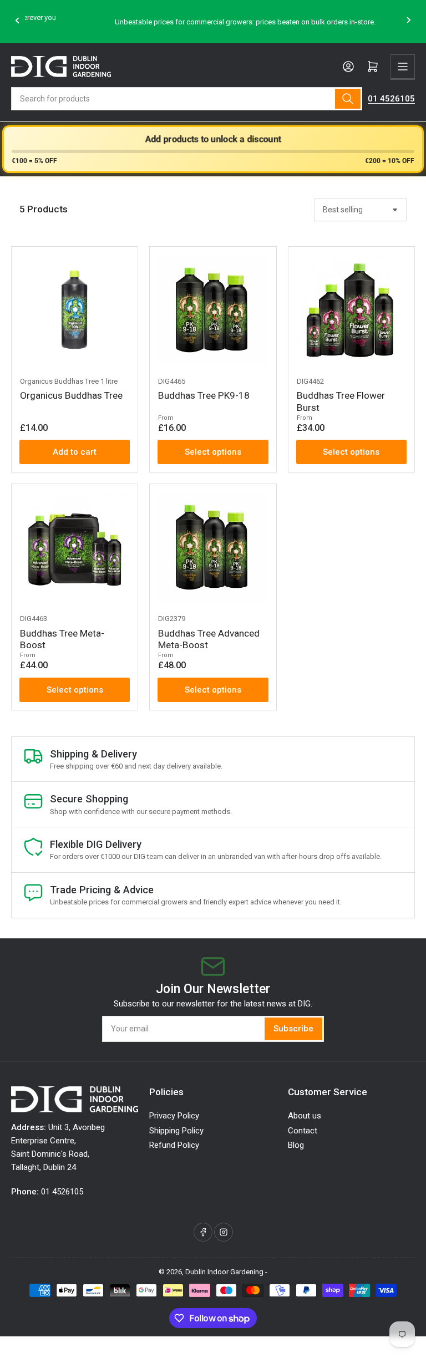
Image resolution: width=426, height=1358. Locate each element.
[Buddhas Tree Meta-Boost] (74, 547)
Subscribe (293, 1029)
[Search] (348, 98)
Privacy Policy (174, 1116)
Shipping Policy (176, 1131)
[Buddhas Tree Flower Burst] (351, 309)
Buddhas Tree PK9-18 (204, 395)
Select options (213, 452)
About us (304, 1116)
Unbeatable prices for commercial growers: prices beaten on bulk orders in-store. (213, 22)
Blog (296, 1145)
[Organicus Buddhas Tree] (74, 309)
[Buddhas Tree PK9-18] (212, 309)
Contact (302, 1131)
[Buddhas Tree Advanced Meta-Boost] (212, 547)
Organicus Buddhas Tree (71, 395)
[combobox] (186, 98)
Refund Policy (174, 1145)
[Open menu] (402, 66)
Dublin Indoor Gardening (224, 1272)
